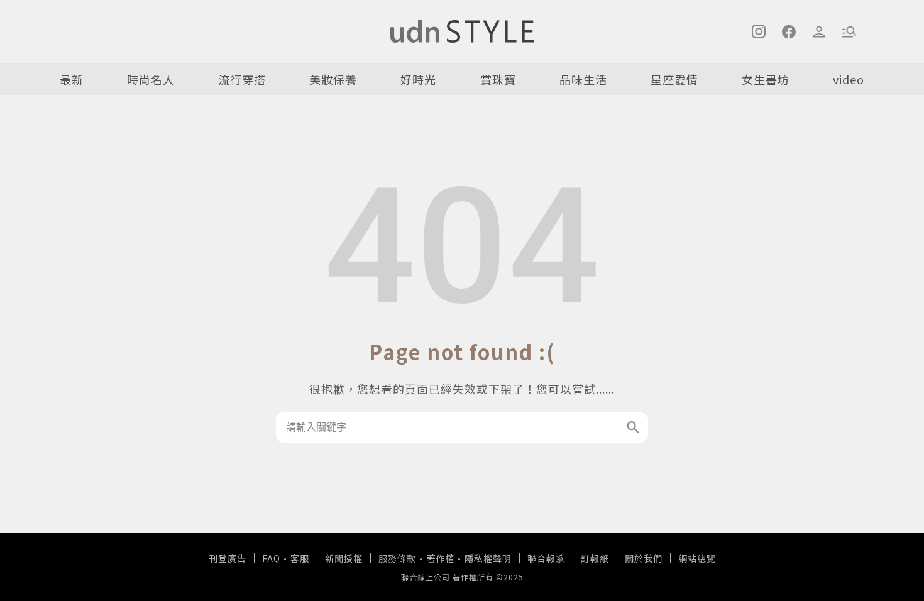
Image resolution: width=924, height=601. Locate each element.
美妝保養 (333, 79)
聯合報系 (546, 558)
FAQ (271, 558)
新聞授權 (344, 558)
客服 (299, 558)
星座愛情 (674, 79)
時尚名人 (151, 79)
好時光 (418, 79)
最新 (72, 79)
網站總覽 (697, 558)
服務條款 (397, 558)
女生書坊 (765, 79)
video (848, 79)
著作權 (440, 558)
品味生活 (583, 79)
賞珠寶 (498, 79)
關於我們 (644, 558)
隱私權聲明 (488, 558)
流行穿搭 (242, 79)
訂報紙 (595, 558)
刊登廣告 (227, 558)
